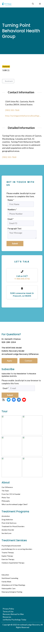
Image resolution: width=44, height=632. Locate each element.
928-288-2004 (9, 342)
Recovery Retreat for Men (13, 614)
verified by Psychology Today (14, 620)
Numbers (12, 209)
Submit (15, 243)
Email (11, 219)
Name (11, 200)
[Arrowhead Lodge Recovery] (7, 3)
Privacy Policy (8, 609)
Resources (7, 617)
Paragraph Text (14, 228)
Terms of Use (8, 611)
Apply (9, 360)
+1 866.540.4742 (22, 278)
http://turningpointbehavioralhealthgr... (22, 115)
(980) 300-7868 (12, 110)
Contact (28, 360)
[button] (32, 3)
